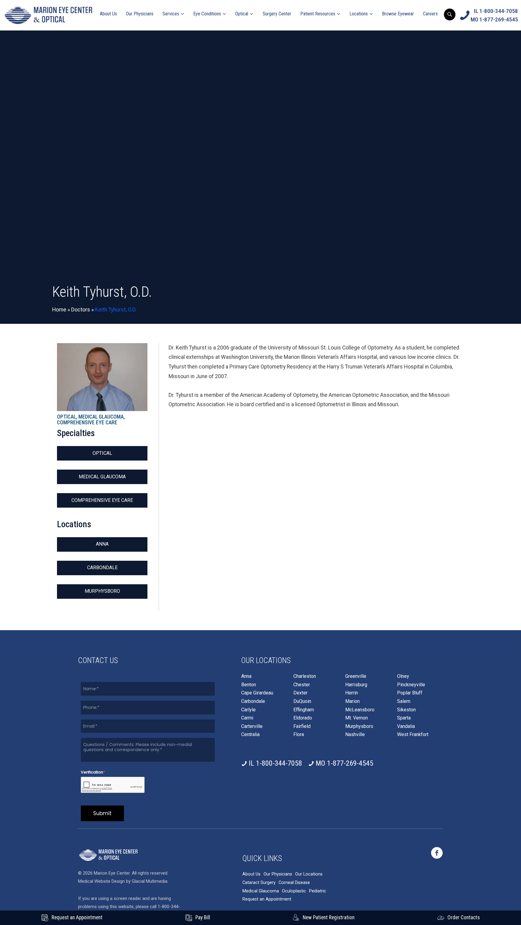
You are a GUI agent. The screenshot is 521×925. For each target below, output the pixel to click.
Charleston (304, 676)
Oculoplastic (294, 891)
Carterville (252, 726)
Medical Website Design (101, 881)
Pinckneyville (411, 684)
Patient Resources (317, 14)
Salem (403, 701)
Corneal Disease (294, 882)
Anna (102, 544)
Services (171, 14)
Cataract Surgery (259, 882)
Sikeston (406, 710)
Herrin (351, 693)
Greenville (355, 676)
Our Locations (309, 874)
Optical (241, 14)
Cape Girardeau (257, 693)
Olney (403, 676)
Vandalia (406, 726)
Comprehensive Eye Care (102, 500)
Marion (352, 701)
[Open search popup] (450, 14)
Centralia (250, 734)
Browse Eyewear (398, 14)
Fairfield (302, 726)
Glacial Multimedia (149, 881)
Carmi (247, 718)
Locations (358, 14)
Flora (298, 734)
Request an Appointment (266, 899)
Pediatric (317, 891)
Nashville (355, 734)
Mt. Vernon (356, 718)
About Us (108, 14)
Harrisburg (356, 684)
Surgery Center (277, 14)
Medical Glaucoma (102, 477)
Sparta (404, 718)
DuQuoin (302, 701)
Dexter (300, 693)
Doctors (80, 310)
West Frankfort (412, 734)
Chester (301, 684)
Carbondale (102, 567)
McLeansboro (359, 710)
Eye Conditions (207, 14)
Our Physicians (139, 14)
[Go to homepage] (48, 15)
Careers (430, 14)
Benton (248, 684)
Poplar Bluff (409, 693)
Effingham (303, 710)
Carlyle (248, 710)
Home (59, 310)
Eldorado (302, 718)
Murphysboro (102, 591)
